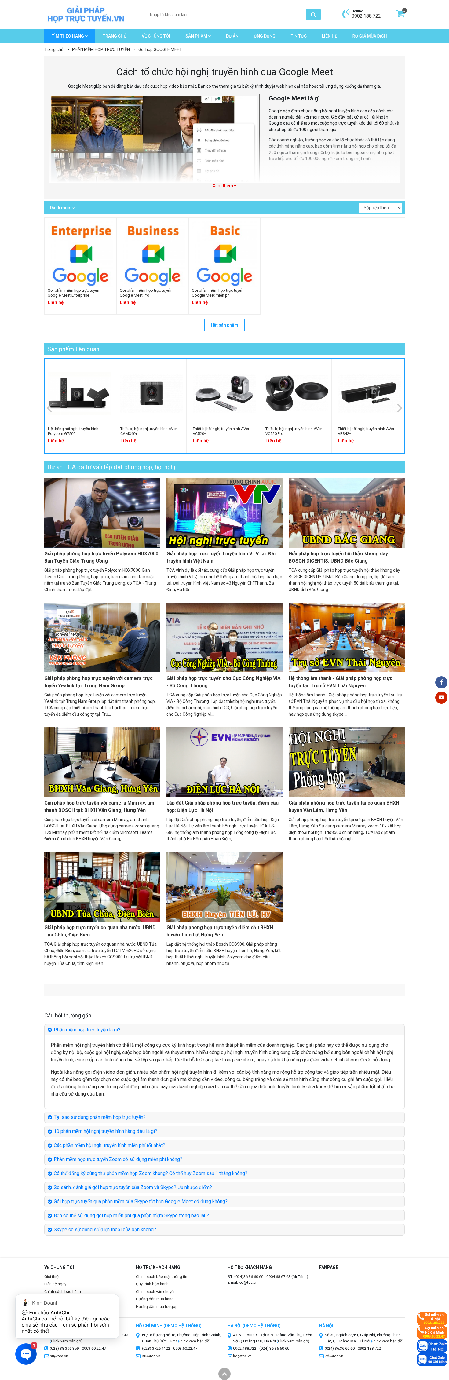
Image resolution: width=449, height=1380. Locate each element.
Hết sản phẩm (224, 325)
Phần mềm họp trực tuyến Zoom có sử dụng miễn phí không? (118, 1159)
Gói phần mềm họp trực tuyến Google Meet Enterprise (73, 293)
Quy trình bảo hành (152, 1284)
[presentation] (49, 407)
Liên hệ (329, 36)
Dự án (232, 36)
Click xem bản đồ (194, 1341)
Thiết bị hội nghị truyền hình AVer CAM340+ (148, 431)
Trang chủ (114, 36)
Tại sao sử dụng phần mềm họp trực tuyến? (100, 1117)
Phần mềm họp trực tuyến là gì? (87, 1030)
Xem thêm (223, 185)
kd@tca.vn (242, 1356)
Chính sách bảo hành (62, 1291)
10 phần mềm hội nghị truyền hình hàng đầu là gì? (105, 1131)
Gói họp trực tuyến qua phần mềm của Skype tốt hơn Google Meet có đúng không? (141, 1201)
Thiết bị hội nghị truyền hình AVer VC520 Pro (293, 431)
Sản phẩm (196, 36)
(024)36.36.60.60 (248, 1276)
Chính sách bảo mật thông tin (161, 1276)
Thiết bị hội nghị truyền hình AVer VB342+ (366, 431)
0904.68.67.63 (278, 1276)
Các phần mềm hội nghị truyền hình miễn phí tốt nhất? (109, 1145)
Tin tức (299, 36)
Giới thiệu (52, 1276)
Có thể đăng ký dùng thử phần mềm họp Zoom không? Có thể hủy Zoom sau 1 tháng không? (150, 1173)
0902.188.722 (366, 16)
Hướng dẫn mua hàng (155, 1299)
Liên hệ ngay (55, 1284)
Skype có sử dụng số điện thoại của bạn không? (105, 1229)
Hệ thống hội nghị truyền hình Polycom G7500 (73, 431)
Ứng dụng (265, 36)
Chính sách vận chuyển (156, 1291)
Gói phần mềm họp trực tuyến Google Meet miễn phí (217, 293)
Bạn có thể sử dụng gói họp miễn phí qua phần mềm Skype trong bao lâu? (131, 1215)
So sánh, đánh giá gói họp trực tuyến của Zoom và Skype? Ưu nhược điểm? (133, 1187)
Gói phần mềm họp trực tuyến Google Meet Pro (145, 293)
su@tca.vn (151, 1356)
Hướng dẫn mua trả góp (157, 1306)
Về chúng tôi (156, 36)
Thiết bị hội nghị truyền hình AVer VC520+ (221, 431)
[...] (400, 16)
